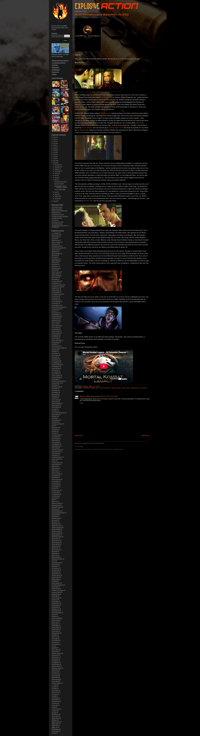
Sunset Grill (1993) (59, 183)
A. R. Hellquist (55, 233)
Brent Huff (54, 270)
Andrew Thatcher (56, 242)
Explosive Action (106, 5)
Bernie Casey (55, 249)
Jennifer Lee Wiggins (57, 423)
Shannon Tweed (56, 666)
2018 (54, 150)
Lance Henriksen (56, 479)
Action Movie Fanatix (57, 207)
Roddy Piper (55, 631)
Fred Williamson (56, 362)
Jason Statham (55, 407)
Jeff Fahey (54, 416)
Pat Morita (54, 581)
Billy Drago (54, 255)
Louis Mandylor (55, 494)
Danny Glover (55, 321)
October (57, 169)
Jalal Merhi (54, 397)
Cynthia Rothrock (56, 309)
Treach (53, 707)
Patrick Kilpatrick (56, 583)
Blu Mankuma (55, 259)
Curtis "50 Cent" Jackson (58, 307)
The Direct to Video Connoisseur (60, 216)
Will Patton (54, 720)
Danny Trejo (55, 323)
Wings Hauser (55, 729)
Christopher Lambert (57, 294)
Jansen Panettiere (56, 403)
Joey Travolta (55, 438)
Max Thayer (55, 521)
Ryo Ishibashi (55, 644)
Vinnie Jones (55, 716)
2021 (54, 143)
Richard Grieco (55, 603)
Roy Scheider (55, 640)
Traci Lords (55, 705)
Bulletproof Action (56, 212)
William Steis (55, 725)
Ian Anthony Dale (83, 130)
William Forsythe (56, 721)
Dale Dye (54, 310)
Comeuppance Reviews (58, 214)
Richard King (55, 607)
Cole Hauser (55, 297)
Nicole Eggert (55, 572)
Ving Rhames (55, 714)
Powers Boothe (55, 588)
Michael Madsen (56, 534)
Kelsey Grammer (56, 473)
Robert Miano (55, 625)
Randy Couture (55, 597)
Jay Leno (54, 409)
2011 (54, 162)
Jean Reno (54, 410)
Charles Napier (55, 290)
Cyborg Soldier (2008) (60, 189)
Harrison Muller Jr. (56, 383)
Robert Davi (55, 621)
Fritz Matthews (55, 366)
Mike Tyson (55, 555)
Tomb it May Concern (57, 223)
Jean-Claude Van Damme (58, 412)
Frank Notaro (55, 358)
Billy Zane (54, 257)
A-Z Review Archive (59, 63)
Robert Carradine (56, 618)
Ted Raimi (54, 688)
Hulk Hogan (55, 384)
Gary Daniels (55, 372)
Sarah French (55, 657)
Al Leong (54, 238)
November (57, 166)
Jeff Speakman (55, 420)
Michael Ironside (56, 531)
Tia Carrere (55, 694)
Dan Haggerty (55, 312)
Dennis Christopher (57, 340)
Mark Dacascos (56, 505)
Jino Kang (54, 431)
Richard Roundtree (56, 612)
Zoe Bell (54, 733)
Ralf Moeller (55, 596)
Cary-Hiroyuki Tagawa (57, 284)
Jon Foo (54, 460)
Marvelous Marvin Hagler (58, 512)
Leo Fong (54, 488)
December (57, 164)
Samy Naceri (55, 655)
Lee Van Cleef (55, 484)
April (56, 192)
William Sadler (55, 723)
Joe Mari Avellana (56, 434)
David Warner (55, 336)
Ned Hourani (55, 564)
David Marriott (55, 335)
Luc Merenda (55, 496)
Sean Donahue (55, 664)
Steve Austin (55, 677)
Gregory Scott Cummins (58, 381)
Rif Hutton (54, 616)
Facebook (55, 72)
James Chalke (55, 399)
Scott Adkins (55, 660)
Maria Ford (54, 501)
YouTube (55, 65)
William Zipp (55, 727)
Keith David (55, 466)
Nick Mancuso (55, 568)
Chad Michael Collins (57, 286)
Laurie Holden (55, 481)
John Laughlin (55, 442)
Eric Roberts (55, 353)
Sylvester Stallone (56, 683)
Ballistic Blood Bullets (57, 209)
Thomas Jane (55, 692)
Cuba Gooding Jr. (56, 305)
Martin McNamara (56, 510)
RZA (53, 646)
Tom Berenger (55, 701)
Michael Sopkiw (56, 544)
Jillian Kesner (55, 427)
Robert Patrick (55, 627)
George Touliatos (56, 375)
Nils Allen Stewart (56, 575)
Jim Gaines (55, 429)
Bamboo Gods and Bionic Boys (60, 210)
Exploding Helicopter (57, 218)
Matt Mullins (140, 123)
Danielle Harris (55, 320)
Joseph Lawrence (56, 462)
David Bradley (55, 329)
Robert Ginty (55, 623)
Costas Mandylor (56, 301)
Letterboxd (56, 70)
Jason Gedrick (55, 405)
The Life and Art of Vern (58, 222)
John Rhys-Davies (56, 449)
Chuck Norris (55, 296)
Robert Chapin (55, 620)
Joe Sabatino (55, 436)
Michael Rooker (56, 540)
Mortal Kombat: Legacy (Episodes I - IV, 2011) (102, 14)
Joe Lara (54, 433)
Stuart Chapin (55, 681)
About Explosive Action (60, 60)
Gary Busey (55, 370)
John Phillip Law (56, 446)
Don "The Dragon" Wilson (58, 347)
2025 (54, 137)
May (56, 179)
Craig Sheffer (55, 303)
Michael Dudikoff (56, 529)
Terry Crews (55, 690)
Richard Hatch (55, 605)
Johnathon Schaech (57, 457)
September (57, 171)
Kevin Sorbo (55, 477)
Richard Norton (55, 610)
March (56, 194)
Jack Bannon (55, 392)
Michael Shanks (56, 542)
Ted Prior (54, 686)
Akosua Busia (55, 236)
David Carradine (56, 333)
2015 (54, 156)
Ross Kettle (55, 638)
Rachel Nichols (55, 594)
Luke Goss (54, 497)
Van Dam (54, 712)
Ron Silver (54, 634)
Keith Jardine (55, 468)
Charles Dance (55, 288)
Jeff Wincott (55, 422)
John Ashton (55, 440)
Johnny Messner (56, 459)
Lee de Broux (55, 483)
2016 (54, 154)
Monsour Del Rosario (57, 558)
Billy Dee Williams (56, 253)
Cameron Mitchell (56, 281)
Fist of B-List (55, 220)
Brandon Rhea (55, 268)
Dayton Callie (55, 338)
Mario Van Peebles (56, 503)
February (57, 196)
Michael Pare (55, 538)
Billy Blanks (55, 251)
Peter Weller (55, 586)
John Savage (55, 453)
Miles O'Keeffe (55, 557)
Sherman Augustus (56, 668)
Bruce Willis (55, 279)
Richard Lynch (55, 609)
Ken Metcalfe (55, 475)
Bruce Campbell (56, 275)
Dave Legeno (55, 327)
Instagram (55, 67)
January (57, 198)
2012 (54, 160)
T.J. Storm (54, 684)
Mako (53, 499)
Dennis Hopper (55, 342)
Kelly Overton (55, 471)
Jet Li (53, 425)
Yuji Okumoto (55, 731)
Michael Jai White (106, 97)
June (56, 177)
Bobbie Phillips (55, 260)
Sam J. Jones (55, 649)
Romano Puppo (56, 633)
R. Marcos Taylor (56, 592)
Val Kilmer (54, 710)
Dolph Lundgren (56, 346)
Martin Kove (55, 509)
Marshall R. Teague (57, 507)
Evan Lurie (54, 357)
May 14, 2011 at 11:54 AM (109, 396)
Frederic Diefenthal (56, 364)
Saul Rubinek (55, 659)
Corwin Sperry (55, 299)
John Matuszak (56, 444)
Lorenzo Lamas (56, 490)
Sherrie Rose (55, 670)
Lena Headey (55, 486)
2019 (54, 147)
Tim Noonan (55, 697)
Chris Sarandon (56, 292)
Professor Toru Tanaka (57, 590)
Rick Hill (54, 614)
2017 (54, 152)
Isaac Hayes (55, 390)
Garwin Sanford (56, 368)
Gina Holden (55, 379)
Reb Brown (54, 599)
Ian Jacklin (54, 388)
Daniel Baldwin (55, 314)
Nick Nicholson (55, 570)
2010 (54, 201)
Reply (81, 403)
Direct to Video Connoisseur (90, 396)
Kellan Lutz (54, 470)
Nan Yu (53, 560)
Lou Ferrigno (55, 492)
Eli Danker (54, 351)
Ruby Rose (55, 642)
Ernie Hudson (55, 355)
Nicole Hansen (55, 573)
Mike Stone (54, 553)
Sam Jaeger (55, 651)
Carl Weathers (55, 283)
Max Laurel (54, 520)
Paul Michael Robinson (57, 584)
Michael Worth (55, 546)
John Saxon (55, 455)
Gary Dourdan (55, 373)
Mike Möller (55, 551)
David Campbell (56, 331)
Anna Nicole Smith (56, 246)
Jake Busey (55, 396)
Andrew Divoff (55, 240)
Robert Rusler (55, 629)
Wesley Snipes (55, 718)
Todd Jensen (55, 699)
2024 (54, 139)
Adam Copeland (56, 234)
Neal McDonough (56, 562)
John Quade (55, 447)
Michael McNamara (57, 536)
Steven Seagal (55, 679)
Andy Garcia (55, 244)
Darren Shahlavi (86, 127)
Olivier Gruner (55, 577)
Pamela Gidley (55, 579)
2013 (54, 158)
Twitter (54, 74)
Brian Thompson (56, 271)
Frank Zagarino (56, 360)
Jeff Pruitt (54, 418)
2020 (54, 145)
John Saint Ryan (56, 451)
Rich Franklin (55, 601)
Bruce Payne (55, 277)
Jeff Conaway (55, 414)
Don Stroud (55, 349)
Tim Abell (54, 696)
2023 (54, 141)
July (56, 175)
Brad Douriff (55, 264)
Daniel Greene (55, 318)
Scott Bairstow (55, 662)
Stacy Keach (55, 675)
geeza (81, 446)
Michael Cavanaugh (57, 527)
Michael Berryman (56, 525)
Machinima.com (106, 113)
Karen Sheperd (55, 464)
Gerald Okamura (56, 377)
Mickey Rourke (55, 549)
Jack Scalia (55, 394)
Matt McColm (55, 514)
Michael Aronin (55, 523)
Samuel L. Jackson (56, 653)
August (56, 173)
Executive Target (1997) (60, 181)
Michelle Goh (55, 547)
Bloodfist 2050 (88, 201)
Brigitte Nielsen (55, 273)
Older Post (145, 435)
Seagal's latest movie (116, 127)
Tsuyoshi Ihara (55, 709)
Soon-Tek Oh (55, 673)
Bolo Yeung (54, 262)
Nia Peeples (55, 566)
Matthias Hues (55, 518)
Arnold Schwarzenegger (58, 247)
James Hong (55, 401)
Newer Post (79, 435)
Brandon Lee (55, 266)
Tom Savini (54, 703)
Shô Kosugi (55, 671)
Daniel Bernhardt (56, 316)
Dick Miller (54, 344)
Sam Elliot (54, 647)
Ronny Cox (55, 636)
